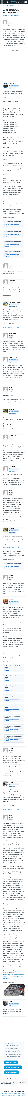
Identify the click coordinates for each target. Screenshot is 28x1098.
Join (26, 2)
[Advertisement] (14, 65)
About (11, 1093)
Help (7, 1093)
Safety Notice (11, 1095)
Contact (3, 1093)
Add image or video (11, 1062)
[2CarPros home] (11, 2)
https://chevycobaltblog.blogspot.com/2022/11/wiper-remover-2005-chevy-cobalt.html (13, 976)
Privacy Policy (17, 1093)
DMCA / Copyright (20, 1095)
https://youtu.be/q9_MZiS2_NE (11, 327)
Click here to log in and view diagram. (12, 225)
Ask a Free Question (11, 1072)
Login (22, 2)
